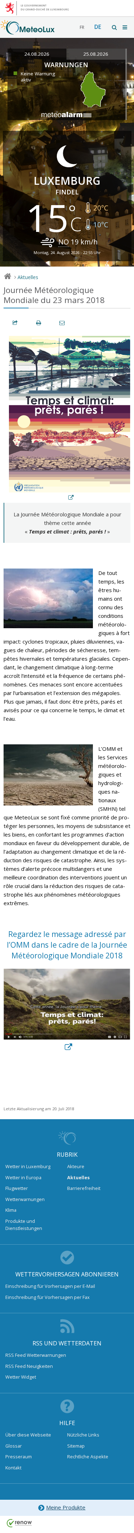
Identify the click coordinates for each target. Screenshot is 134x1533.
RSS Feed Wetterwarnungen (35, 1355)
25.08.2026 (95, 54)
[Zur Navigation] (125, 27)
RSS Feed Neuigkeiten (29, 1366)
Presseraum (18, 1456)
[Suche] (114, 27)
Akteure (75, 1166)
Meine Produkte (65, 1507)
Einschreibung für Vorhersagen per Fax (47, 1297)
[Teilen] (15, 322)
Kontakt (13, 1467)
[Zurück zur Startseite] (27, 31)
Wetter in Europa (23, 1177)
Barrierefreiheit (83, 1188)
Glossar (13, 1446)
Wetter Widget (20, 1377)
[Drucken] (39, 322)
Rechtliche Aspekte (87, 1456)
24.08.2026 (36, 54)
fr (82, 27)
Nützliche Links (83, 1435)
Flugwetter (16, 1188)
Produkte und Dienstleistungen (23, 1224)
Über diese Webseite (28, 1435)
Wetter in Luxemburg (27, 1166)
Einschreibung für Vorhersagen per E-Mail (50, 1286)
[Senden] (62, 322)
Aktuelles (28, 277)
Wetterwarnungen (25, 1199)
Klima (10, 1210)
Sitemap (76, 1446)
